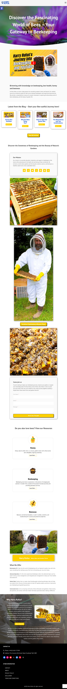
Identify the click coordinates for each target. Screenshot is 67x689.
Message (15, 407)
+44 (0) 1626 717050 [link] (14, 650)
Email (15, 400)
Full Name (16, 394)
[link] (1, 8)
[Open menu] (65, 2)
